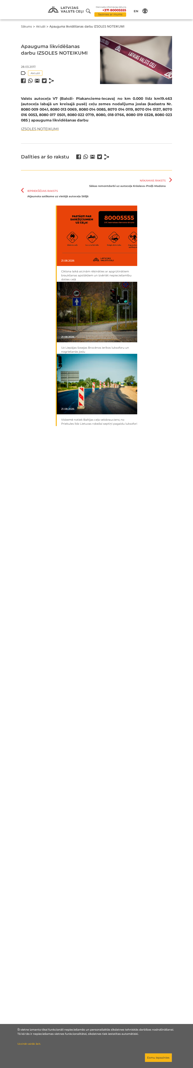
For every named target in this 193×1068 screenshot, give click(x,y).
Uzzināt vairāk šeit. (29, 1043)
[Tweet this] (44, 80)
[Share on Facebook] (23, 80)
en (136, 11)
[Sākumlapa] (66, 10)
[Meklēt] (90, 11)
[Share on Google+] (37, 81)
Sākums (26, 26)
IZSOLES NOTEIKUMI (40, 129)
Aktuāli (40, 26)
